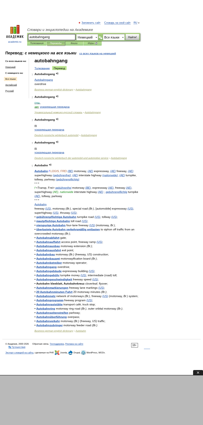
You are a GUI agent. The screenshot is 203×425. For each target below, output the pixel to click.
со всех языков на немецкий (97, 53)
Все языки (10, 79)
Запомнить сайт (91, 22)
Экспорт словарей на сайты (19, 352)
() (70, 171)
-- (71, 158)
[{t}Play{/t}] (57, 73)
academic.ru (14, 41)
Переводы (56, 43)
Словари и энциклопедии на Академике (60, 30)
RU (135, 22)
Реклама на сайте (74, 344)
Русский (9, 91)
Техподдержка (57, 344)
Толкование (42, 68)
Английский (11, 85)
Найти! (132, 37)
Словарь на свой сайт (117, 22)
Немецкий (10, 67)
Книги (74, 43)
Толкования (36, 43)
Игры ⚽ (93, 43)
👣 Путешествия (16, 347)
